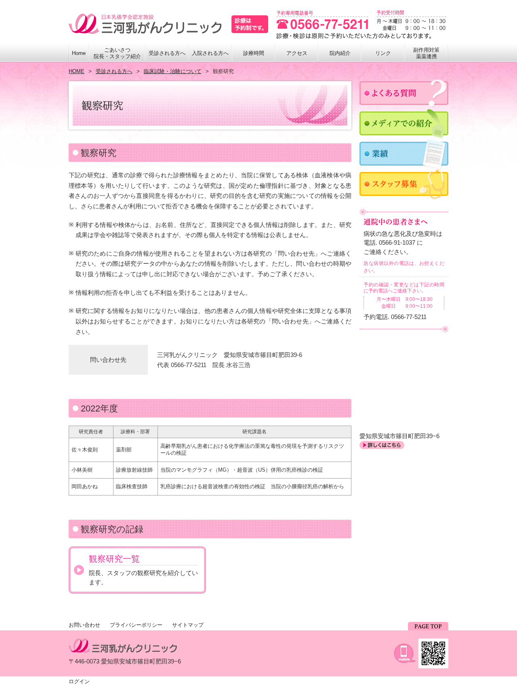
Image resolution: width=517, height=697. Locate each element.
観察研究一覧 (114, 558)
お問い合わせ (84, 625)
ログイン (79, 681)
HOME (76, 71)
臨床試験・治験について (173, 71)
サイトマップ (188, 625)
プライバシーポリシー (136, 625)
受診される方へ (114, 71)
